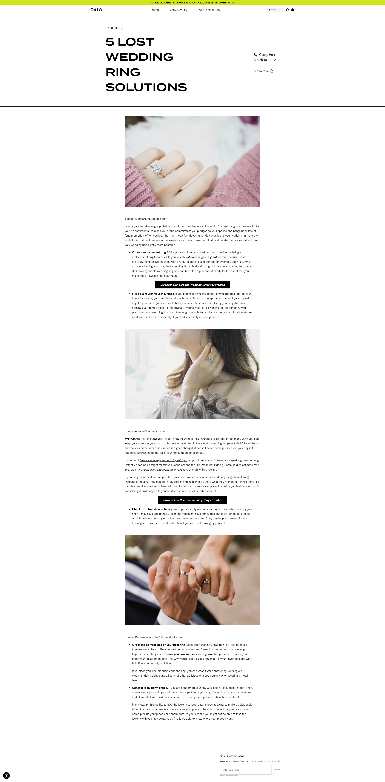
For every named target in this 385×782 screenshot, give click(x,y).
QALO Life (112, 27)
